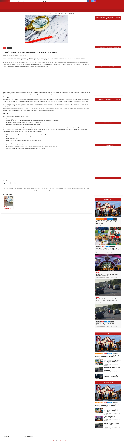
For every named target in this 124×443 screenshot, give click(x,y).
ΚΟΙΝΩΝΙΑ (99, 321)
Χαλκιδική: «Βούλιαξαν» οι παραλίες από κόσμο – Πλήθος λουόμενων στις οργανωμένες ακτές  (108, 299)
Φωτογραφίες (64, 13)
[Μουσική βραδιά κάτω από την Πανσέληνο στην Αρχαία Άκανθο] (99, 376)
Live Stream (57, 13)
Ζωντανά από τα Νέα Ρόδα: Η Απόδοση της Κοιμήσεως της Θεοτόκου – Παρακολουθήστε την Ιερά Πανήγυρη (23, 1)
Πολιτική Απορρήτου (119, 440)
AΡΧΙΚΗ (40, 10)
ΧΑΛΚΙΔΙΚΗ (46, 10)
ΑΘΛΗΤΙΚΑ (77, 10)
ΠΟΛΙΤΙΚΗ (83, 10)
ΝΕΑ (4, 48)
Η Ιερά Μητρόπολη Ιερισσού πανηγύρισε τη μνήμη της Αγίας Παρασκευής (74, 216)
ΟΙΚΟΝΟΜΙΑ (9, 48)
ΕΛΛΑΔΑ (63, 10)
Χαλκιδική (112, 246)
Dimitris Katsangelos (62, 440)
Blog (51, 13)
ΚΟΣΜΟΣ (70, 10)
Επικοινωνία (71, 13)
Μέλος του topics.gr (28, 436)
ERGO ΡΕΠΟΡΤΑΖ (55, 10)
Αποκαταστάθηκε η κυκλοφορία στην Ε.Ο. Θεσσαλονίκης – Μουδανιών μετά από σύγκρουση (108, 324)
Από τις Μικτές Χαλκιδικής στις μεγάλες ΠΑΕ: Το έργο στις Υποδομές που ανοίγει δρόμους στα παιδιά (107, 250)
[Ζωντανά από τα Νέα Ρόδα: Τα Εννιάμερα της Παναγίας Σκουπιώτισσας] (108, 262)
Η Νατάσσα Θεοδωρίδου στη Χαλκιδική (12, 216)
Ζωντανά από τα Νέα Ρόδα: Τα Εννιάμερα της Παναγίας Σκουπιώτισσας (107, 275)
